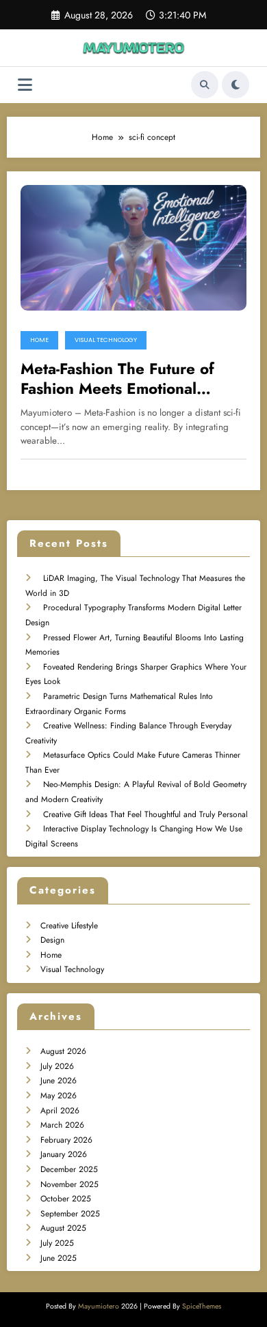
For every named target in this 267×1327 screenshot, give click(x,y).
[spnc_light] (235, 84)
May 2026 (58, 1095)
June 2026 (58, 1080)
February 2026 (66, 1140)
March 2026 (62, 1125)
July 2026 (57, 1066)
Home (39, 340)
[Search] (204, 84)
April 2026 (59, 1110)
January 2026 (63, 1154)
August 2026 (63, 1051)
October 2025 (65, 1199)
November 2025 (69, 1184)
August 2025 (63, 1228)
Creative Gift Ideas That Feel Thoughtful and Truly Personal (145, 814)
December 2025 (69, 1169)
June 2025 (58, 1258)
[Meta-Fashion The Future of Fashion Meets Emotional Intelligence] (133, 247)
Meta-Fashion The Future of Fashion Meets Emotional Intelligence (117, 379)
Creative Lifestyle (69, 925)
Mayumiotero (98, 1306)
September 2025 (70, 1214)
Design (52, 940)
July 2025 (57, 1243)
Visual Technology (106, 340)
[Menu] (25, 85)
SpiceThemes (201, 1306)
